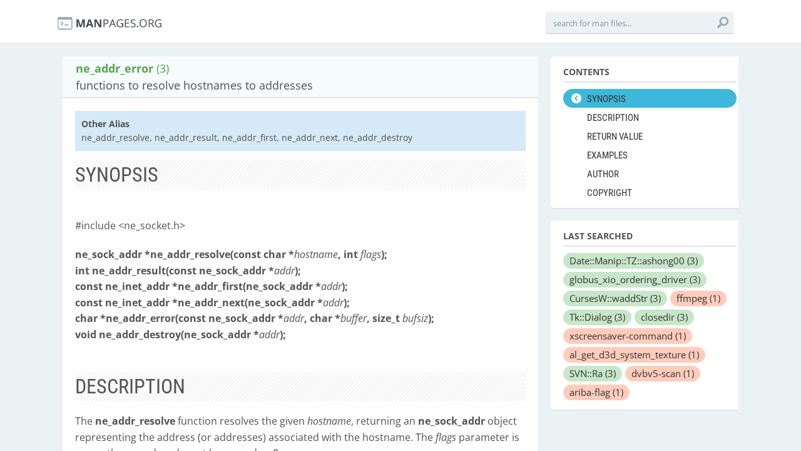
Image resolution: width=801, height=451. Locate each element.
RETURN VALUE (615, 136)
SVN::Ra (592, 373)
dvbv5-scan (662, 373)
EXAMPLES (607, 155)
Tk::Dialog (597, 317)
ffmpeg (698, 298)
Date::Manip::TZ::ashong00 (633, 260)
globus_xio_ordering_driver (634, 279)
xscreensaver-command (627, 335)
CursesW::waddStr (615, 298)
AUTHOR (603, 174)
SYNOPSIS (606, 99)
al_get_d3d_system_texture (634, 354)
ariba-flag (596, 392)
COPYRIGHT (609, 193)
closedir (664, 317)
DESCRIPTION (613, 117)
